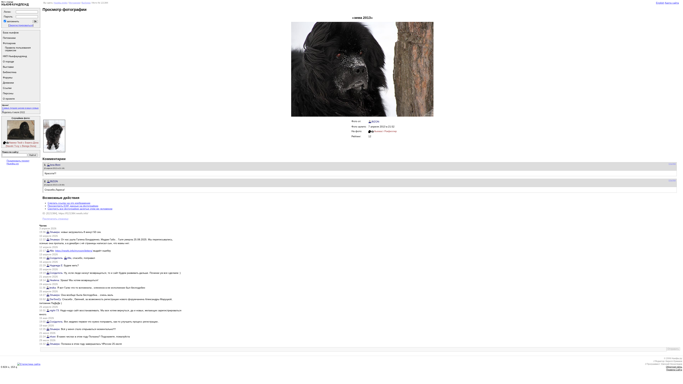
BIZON (375, 121)
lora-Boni (55, 164)
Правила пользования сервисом (18, 49)
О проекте (9, 98)
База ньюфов (10, 32)
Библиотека (9, 72)
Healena (54, 280)
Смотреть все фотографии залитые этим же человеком (80, 208)
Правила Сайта (674, 370)
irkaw (52, 336)
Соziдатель (56, 258)
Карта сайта (672, 2)
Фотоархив (9, 43)
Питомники (9, 37)
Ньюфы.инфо (60, 3)
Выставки (8, 66)
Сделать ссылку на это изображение (69, 203)
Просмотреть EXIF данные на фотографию (73, 205)
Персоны (8, 93)
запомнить (12, 21)
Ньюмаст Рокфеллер (385, 131)
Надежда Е (56, 265)
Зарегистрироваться (21, 25)
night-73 (54, 310)
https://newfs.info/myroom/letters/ (73, 250)
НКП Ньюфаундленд (15, 56)
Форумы (7, 77)
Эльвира (55, 232)
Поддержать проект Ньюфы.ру (18, 162)
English (660, 2)
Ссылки (7, 88)
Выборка (86, 3)
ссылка (672, 164)
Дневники (8, 82)
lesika (52, 287)
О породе (8, 61)
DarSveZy (55, 299)
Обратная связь (674, 367)
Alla (52, 250)
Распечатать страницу (55, 218)
